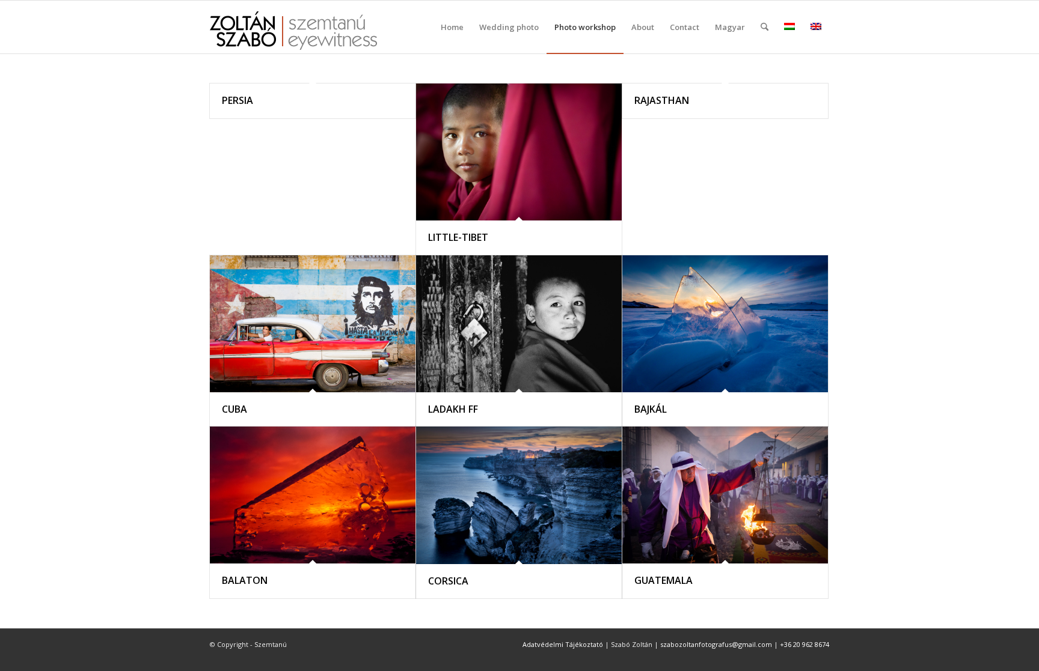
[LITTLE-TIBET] (519, 151)
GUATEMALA (663, 580)
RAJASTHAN (661, 100)
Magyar (730, 27)
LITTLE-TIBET (458, 237)
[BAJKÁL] (725, 323)
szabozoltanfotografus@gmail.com (716, 644)
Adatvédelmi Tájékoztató (563, 644)
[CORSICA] (519, 495)
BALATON (245, 580)
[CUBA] (312, 323)
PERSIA (237, 100)
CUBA (234, 409)
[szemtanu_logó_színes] (293, 34)
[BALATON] (312, 495)
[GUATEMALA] (725, 495)
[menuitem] (452, 27)
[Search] (764, 27)
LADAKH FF (453, 409)
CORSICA (448, 581)
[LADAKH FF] (519, 323)
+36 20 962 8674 (804, 644)
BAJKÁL (650, 409)
